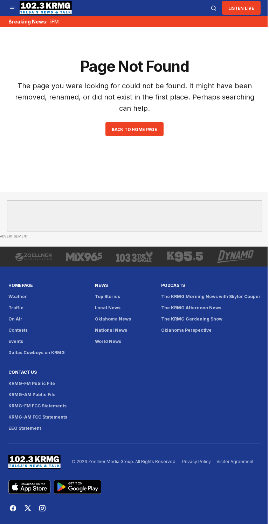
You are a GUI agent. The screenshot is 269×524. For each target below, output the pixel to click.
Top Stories (107, 296)
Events (15, 341)
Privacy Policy (196, 461)
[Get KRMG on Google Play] (77, 487)
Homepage (20, 285)
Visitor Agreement (235, 461)
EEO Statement (24, 428)
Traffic (15, 307)
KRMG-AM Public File (32, 394)
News (101, 285)
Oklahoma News (113, 319)
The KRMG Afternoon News (191, 307)
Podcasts (173, 285)
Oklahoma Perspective (186, 330)
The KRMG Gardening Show (191, 319)
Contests (18, 330)
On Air (15, 319)
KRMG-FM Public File (31, 383)
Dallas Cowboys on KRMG (36, 352)
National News (111, 330)
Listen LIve (241, 8)
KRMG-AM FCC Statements (37, 417)
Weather (17, 296)
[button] (12, 8)
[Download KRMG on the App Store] (29, 487)
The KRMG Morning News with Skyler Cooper (211, 296)
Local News (107, 307)
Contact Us (22, 372)
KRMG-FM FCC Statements (37, 405)
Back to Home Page (134, 129)
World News (108, 341)
